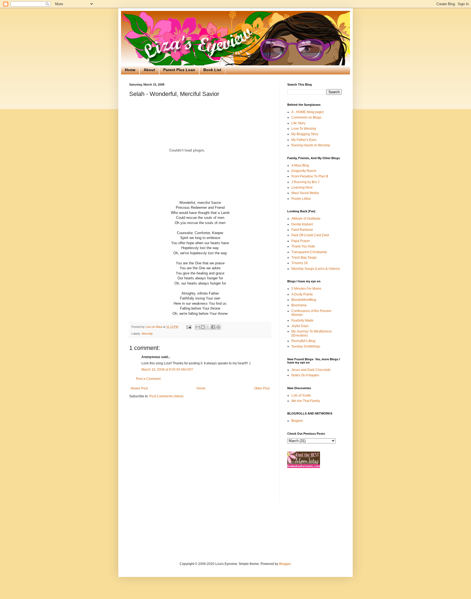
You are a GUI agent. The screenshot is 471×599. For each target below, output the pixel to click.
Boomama (299, 305)
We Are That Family (305, 401)
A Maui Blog (300, 165)
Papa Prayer (300, 241)
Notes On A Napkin (305, 375)
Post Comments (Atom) (166, 396)
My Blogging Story (304, 134)
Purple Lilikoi (301, 199)
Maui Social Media (305, 193)
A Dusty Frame (302, 294)
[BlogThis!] (203, 327)
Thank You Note (303, 246)
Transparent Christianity (309, 252)
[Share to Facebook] (213, 327)
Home (130, 70)
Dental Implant (302, 224)
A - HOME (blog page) (307, 112)
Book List (212, 70)
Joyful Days (300, 326)
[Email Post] (188, 326)
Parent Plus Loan (179, 70)
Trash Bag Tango (304, 257)
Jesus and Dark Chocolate (311, 370)
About (149, 70)
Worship (147, 333)
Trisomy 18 (299, 263)
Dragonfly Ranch (303, 171)
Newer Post (139, 388)
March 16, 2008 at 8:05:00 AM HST (167, 369)
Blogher (297, 421)
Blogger (285, 564)
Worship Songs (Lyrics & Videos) (315, 269)
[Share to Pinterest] (218, 327)
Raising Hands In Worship (310, 145)
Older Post (262, 388)
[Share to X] (208, 327)
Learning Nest (301, 187)
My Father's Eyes (303, 140)
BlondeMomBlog (303, 300)
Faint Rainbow (302, 230)
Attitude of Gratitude (306, 218)
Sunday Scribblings (305, 346)
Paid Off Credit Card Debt (310, 235)
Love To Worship (303, 129)
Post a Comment (148, 379)
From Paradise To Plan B (309, 176)
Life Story (298, 123)
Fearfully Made (302, 320)
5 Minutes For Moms (306, 289)
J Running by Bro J (305, 182)
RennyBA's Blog (303, 341)
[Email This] (197, 327)
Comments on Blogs (306, 117)
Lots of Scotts (301, 395)
